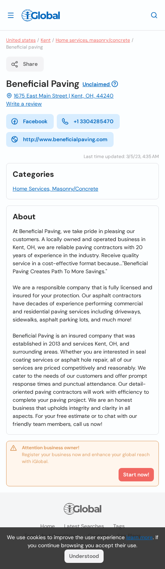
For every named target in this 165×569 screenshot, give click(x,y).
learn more (139, 537)
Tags (119, 526)
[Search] (154, 15)
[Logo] (40, 15)
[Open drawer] (10, 15)
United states (21, 40)
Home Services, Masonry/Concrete (55, 188)
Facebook (35, 121)
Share (30, 63)
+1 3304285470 (94, 121)
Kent (46, 40)
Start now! (136, 474)
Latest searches (84, 526)
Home (47, 526)
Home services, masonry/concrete (93, 40)
